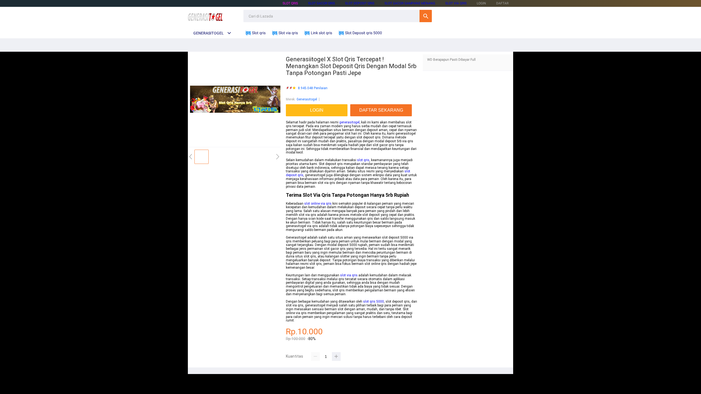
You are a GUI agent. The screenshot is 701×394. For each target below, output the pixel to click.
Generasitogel (307, 99)
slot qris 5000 (373, 301)
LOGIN (481, 3)
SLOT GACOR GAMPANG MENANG (409, 3)
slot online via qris (318, 203)
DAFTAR (502, 3)
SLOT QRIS (290, 3)
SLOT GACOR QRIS (321, 3)
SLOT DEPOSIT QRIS (359, 3)
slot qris (363, 160)
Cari (426, 16)
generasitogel (349, 122)
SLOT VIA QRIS (456, 3)
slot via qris (349, 275)
